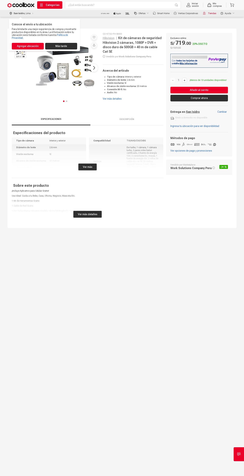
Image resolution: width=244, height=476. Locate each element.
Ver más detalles (87, 212)
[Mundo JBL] (127, 13)
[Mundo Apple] (117, 13)
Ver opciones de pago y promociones (191, 150)
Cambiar (222, 111)
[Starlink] (105, 13)
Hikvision (108, 38)
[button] (193, 5)
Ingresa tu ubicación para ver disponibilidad (194, 126)
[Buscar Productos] (176, 5)
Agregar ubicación (28, 46)
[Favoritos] (94, 37)
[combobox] (123, 5)
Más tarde (61, 46)
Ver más (87, 165)
